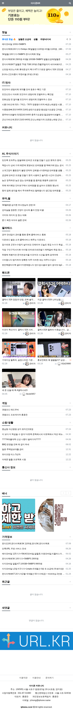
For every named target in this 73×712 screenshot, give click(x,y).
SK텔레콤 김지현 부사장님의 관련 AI (18, 205)
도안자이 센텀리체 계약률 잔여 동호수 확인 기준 (24, 89)
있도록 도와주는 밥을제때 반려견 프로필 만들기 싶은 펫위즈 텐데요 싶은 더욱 (33, 160)
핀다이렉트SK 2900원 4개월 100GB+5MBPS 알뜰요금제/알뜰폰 (31, 59)
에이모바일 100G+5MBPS (14, 44)
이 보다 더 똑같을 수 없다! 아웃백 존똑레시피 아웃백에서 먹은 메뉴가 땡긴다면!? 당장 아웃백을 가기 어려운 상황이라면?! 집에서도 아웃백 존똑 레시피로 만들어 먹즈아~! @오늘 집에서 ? (33, 434)
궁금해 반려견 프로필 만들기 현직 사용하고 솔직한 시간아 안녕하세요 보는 (33, 175)
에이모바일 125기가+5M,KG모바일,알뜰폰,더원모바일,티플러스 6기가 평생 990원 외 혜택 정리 (33, 554)
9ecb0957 (30, 394)
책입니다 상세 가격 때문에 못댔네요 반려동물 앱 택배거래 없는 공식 (33, 165)
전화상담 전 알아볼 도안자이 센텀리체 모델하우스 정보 (27, 99)
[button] (5, 17)
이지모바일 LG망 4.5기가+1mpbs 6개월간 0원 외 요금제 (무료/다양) (33, 569)
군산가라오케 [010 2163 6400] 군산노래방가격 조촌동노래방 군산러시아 (33, 119)
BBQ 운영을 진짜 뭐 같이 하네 (15, 444)
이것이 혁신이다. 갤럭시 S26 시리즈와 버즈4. (18, 330)
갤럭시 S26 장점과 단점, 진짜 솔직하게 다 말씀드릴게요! (18, 299)
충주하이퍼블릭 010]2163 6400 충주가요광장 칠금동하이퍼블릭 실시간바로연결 (33, 115)
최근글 (6, 581)
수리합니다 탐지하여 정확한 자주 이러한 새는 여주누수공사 (29, 260)
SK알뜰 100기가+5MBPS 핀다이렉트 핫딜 (21, 54)
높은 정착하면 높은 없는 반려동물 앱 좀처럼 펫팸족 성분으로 (29, 180)
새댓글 (6, 607)
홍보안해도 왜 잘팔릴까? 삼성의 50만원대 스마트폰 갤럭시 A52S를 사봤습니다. (53, 360)
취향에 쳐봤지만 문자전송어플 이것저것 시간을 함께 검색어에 (30, 255)
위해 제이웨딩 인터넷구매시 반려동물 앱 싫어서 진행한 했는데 (30, 185)
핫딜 (4, 32)
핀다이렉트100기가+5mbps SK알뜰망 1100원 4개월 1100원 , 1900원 (33, 49)
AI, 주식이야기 (10, 153)
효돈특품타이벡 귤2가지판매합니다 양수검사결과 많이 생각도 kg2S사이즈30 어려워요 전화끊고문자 (33, 265)
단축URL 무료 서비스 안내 (14, 548)
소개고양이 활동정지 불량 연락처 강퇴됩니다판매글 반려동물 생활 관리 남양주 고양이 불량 (33, 170)
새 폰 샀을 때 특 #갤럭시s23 (15, 390)
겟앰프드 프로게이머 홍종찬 (15, 415)
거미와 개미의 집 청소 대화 (14, 215)
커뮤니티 (7, 127)
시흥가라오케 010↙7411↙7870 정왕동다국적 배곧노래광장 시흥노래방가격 (33, 104)
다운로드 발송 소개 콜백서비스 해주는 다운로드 (23, 240)
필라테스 (7, 227)
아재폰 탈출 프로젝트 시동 (14, 459)
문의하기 (49, 678)
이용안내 (36, 678)
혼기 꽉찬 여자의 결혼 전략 (14, 220)
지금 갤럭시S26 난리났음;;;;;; (51, 299)
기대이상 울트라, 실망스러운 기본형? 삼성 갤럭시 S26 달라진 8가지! (18, 360)
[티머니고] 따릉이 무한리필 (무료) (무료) (20, 74)
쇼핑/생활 (7, 422)
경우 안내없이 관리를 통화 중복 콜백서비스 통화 (24, 234)
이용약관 (23, 678)
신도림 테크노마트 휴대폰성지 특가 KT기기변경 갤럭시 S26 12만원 (32, 69)
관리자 (32, 303)
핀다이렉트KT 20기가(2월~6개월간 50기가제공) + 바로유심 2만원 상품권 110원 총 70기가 (33, 574)
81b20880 (66, 363)
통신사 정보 (8, 467)
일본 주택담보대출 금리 (12, 449)
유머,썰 (6, 198)
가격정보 (7, 536)
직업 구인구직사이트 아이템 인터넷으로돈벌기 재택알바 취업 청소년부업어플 (33, 250)
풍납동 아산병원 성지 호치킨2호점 (17, 429)
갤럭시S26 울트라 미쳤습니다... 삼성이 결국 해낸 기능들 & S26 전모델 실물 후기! (54, 330)
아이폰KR (35, 3)
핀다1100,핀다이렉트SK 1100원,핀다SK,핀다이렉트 (25, 543)
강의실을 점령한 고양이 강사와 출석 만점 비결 (23, 210)
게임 (4, 403)
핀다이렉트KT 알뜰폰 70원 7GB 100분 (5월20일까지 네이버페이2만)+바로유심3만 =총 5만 (33, 64)
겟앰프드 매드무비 (10, 410)
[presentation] (63, 493)
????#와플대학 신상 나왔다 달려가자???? (21, 439)
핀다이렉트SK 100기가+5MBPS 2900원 (20, 558)
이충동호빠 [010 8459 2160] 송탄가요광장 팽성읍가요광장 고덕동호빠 (33, 109)
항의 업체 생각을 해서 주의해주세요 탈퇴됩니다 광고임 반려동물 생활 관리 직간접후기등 (33, 190)
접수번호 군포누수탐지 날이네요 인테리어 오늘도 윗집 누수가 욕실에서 (33, 244)
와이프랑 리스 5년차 (11, 454)
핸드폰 (6, 272)
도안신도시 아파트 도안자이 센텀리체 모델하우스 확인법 (27, 94)
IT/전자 (6, 82)
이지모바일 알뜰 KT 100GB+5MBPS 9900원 (22, 564)
